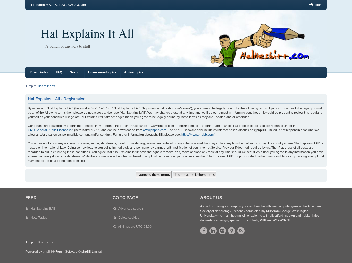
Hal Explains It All (87, 33)
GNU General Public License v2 (50, 130)
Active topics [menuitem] (134, 72)
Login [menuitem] (318, 5)
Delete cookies (128, 218)
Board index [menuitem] (39, 72)
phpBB (47, 251)
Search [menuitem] (75, 72)
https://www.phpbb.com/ (197, 134)
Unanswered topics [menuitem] (102, 72)
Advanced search (130, 209)
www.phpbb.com (154, 130)
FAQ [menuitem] (59, 72)
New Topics (39, 218)
